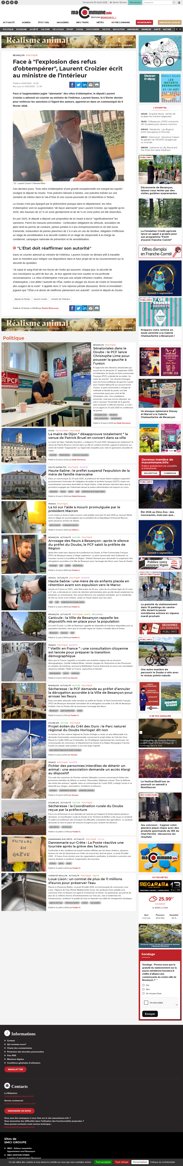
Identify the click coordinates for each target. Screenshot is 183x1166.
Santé (87, 614)
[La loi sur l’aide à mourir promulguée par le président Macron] (23, 514)
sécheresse (77, 566)
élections (113, 415)
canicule (64, 633)
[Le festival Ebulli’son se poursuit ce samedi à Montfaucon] (160, 763)
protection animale (86, 790)
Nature (76, 537)
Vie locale (97, 614)
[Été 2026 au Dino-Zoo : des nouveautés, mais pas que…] (160, 494)
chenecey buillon (72, 903)
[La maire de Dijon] (23, 441)
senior (65, 673)
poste (69, 863)
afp (51, 602)
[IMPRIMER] (97, 85)
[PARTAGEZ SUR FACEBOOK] (72, 85)
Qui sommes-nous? (16, 1044)
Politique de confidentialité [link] (162, 1162)
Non (148, 989)
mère (71, 492)
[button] (173, 2)
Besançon (19, 55)
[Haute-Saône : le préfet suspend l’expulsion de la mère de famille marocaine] (23, 477)
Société (84, 467)
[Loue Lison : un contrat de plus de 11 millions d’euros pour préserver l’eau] (23, 886)
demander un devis (19, 1111)
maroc (63, 492)
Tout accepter (103, 1162)
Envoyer (150, 1013)
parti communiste (101, 418)
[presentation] (114, 178)
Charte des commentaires (19, 1048)
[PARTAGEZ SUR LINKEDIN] (84, 85)
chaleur (53, 863)
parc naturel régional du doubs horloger (65, 750)
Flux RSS (11, 1055)
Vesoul (52, 578)
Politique (32, 55)
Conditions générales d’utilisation (23, 1063)
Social (101, 839)
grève (61, 863)
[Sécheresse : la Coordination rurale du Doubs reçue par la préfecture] (23, 813)
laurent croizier (40, 299)
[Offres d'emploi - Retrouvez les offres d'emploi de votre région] (160, 257)
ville (72, 633)
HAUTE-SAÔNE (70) (57, 467)
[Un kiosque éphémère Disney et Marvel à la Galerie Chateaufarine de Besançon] (160, 393)
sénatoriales (116, 418)
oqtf (77, 492)
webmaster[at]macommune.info (19, 1127)
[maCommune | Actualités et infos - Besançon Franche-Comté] (91, 12)
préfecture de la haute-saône (93, 492)
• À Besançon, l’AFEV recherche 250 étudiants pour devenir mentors (159, 122)
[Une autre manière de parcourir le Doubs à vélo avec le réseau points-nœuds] (160, 651)
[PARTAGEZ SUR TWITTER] (78, 85)
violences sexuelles (80, 455)
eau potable (95, 903)
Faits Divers (62, 431)
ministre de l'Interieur (60, 299)
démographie (55, 673)
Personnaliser (140, 1162)
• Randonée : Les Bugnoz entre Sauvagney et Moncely (157, 130)
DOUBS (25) (53, 723)
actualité (65, 537)
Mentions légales (15, 1059)
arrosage (53, 566)
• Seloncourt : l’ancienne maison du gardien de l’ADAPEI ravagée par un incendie (160, 140)
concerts (53, 455)
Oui (147, 985)
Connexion (170, 473)
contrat (84, 903)
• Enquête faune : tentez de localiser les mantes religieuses (158, 115)
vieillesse (75, 673)
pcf (61, 566)
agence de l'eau (56, 903)
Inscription (150, 473)
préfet (68, 566)
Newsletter (15, 1069)
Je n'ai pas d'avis (153, 993)
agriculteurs (54, 827)
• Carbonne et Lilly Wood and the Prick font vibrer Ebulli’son (159, 148)
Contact (11, 1040)
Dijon (51, 431)
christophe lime (101, 415)
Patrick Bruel (64, 455)
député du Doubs (22, 299)
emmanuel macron (70, 525)
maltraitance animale (68, 790)
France (52, 504)
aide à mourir (55, 525)
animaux (53, 790)
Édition (95, 17)
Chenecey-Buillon (57, 876)
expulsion (53, 492)
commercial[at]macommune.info (20, 1103)
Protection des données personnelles (25, 1052)
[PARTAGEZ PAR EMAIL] (91, 85)
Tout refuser (121, 1162)
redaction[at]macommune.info (19, 1096)
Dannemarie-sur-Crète (60, 839)
